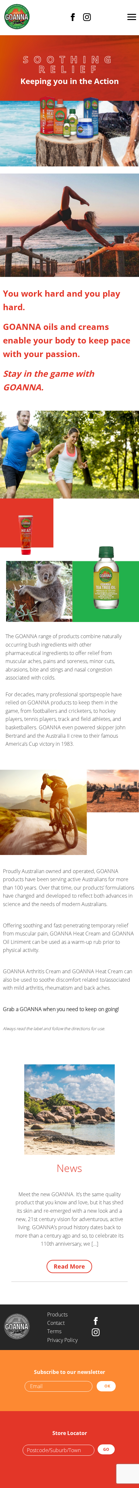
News (69, 1168)
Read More (69, 1266)
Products (57, 1314)
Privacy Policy (62, 1340)
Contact (56, 1322)
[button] (131, 18)
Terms (54, 1331)
